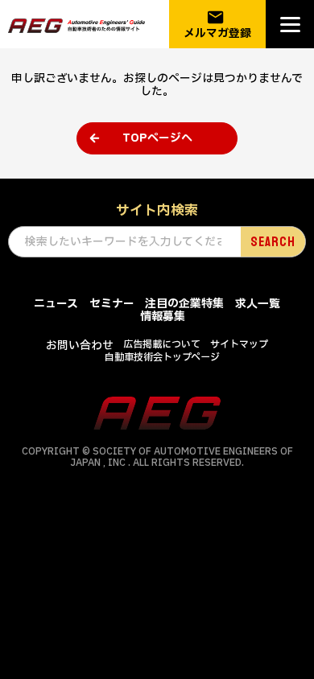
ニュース (56, 303)
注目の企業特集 (184, 303)
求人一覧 (257, 303)
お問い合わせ (80, 345)
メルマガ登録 (217, 24)
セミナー (111, 303)
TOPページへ (157, 138)
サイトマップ (239, 344)
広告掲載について (161, 344)
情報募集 (162, 316)
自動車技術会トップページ (162, 357)
